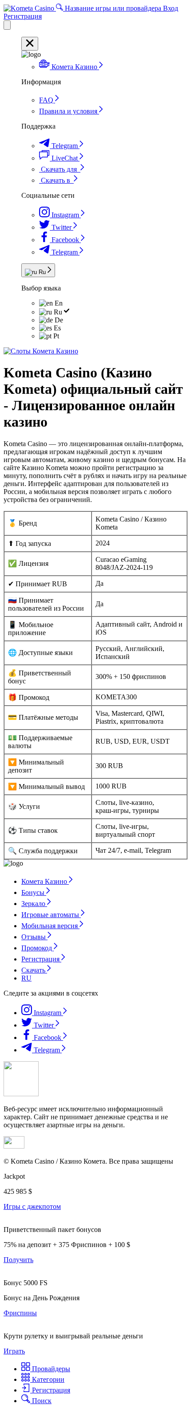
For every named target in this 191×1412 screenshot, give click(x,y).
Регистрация (23, 16)
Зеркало (34, 903)
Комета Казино (45, 881)
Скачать (34, 970)
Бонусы (33, 892)
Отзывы (34, 937)
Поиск (41, 1400)
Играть (14, 1351)
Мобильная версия (50, 926)
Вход (170, 8)
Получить (18, 1259)
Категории (47, 1379)
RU (26, 978)
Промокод (37, 948)
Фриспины (20, 1313)
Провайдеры (50, 1369)
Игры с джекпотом (32, 1206)
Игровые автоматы (51, 914)
